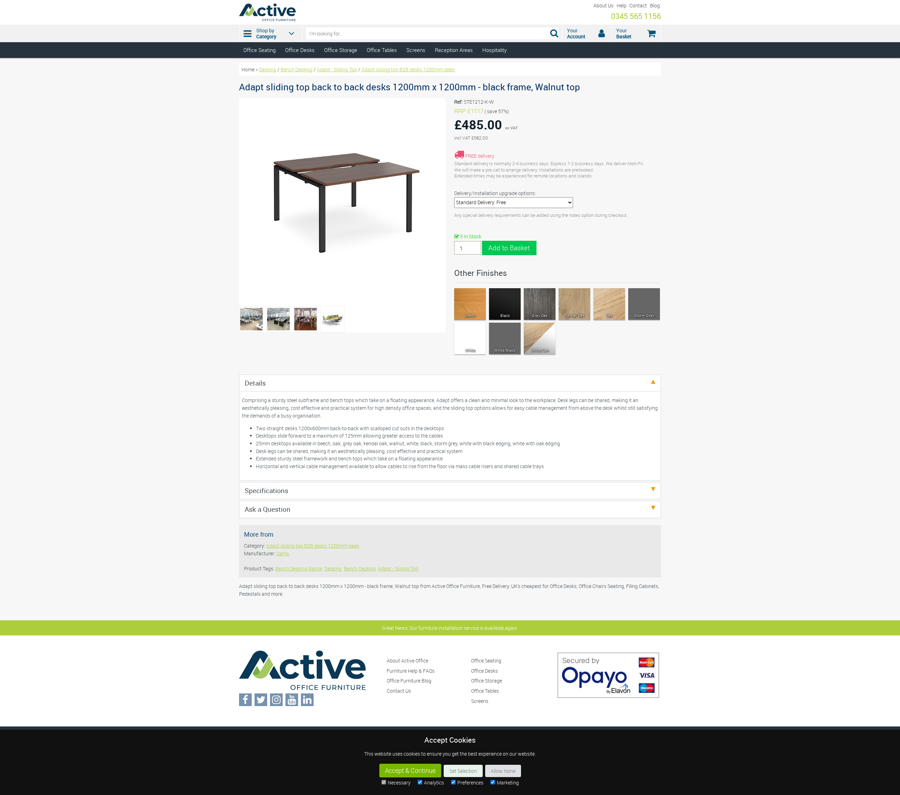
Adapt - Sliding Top (337, 69)
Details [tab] (255, 383)
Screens (415, 49)
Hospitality (494, 49)
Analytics (434, 782)
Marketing (508, 782)
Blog (655, 5)
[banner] (450, 29)
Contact (638, 5)
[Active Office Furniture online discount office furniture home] (267, 19)
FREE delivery (479, 156)
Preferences (470, 782)
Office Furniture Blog (409, 680)
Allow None (503, 771)
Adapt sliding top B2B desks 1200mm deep (408, 69)
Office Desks (300, 49)
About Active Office (407, 660)
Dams (282, 553)
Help (621, 5)
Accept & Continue (410, 771)
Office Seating (259, 49)
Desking (267, 69)
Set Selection (463, 771)
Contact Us (399, 690)
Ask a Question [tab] (267, 509)
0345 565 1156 (636, 16)
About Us (603, 5)
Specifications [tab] (266, 490)
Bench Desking (297, 69)
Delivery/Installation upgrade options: (495, 193)
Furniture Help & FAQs (411, 670)
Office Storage (340, 49)
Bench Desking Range (298, 568)
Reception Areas (454, 49)
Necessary (399, 782)
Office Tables (382, 49)
